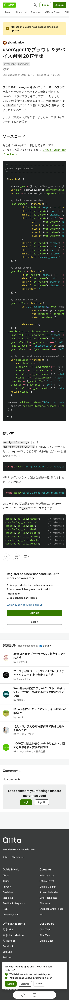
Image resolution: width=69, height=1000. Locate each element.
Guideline (8, 892)
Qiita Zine (45, 935)
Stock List (21, 12)
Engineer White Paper (51, 908)
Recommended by (28, 645)
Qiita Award (46, 903)
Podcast (7, 957)
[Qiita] (9, 5)
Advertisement (11, 914)
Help (5, 908)
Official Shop (47, 940)
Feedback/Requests (14, 903)
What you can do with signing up (25, 604)
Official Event (52, 12)
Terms (6, 880)
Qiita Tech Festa (48, 897)
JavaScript (10, 63)
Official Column (48, 886)
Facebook (8, 946)
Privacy (7, 886)
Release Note (47, 875)
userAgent (23, 63)
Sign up (25, 983)
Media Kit (8, 897)
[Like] (6, 557)
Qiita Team (45, 929)
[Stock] (16, 557)
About (6, 875)
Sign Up (41, 802)
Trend (8, 12)
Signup (59, 5)
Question (36, 12)
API (41, 914)
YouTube (7, 951)
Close (39, 983)
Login (45, 5)
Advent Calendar (49, 892)
